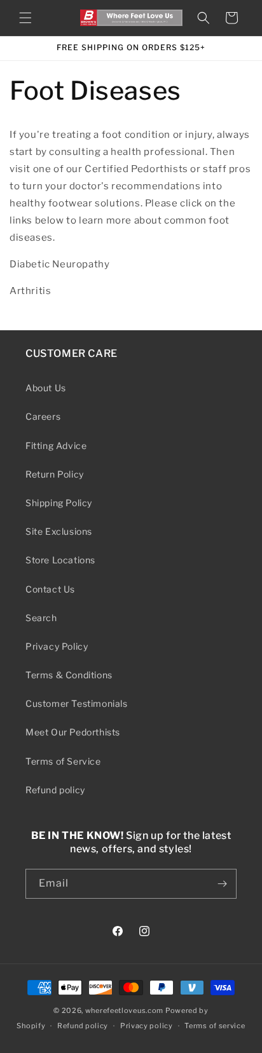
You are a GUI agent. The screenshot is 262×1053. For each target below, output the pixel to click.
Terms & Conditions (69, 674)
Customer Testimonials (76, 703)
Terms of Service (63, 761)
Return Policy (54, 474)
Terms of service (214, 1025)
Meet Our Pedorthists (72, 732)
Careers (42, 416)
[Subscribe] (222, 884)
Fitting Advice (55, 445)
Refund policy (55, 789)
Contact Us (50, 589)
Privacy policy (146, 1025)
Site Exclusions (58, 531)
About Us (45, 387)
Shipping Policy (58, 502)
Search (41, 617)
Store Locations (60, 559)
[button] (25, 18)
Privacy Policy (56, 646)
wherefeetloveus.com (124, 1010)
